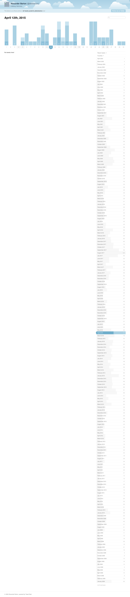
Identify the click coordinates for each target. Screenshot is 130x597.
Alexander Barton (13, 594)
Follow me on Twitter (118, 11)
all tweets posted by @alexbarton (32, 11)
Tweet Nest (29, 594)
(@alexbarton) (25, 3)
